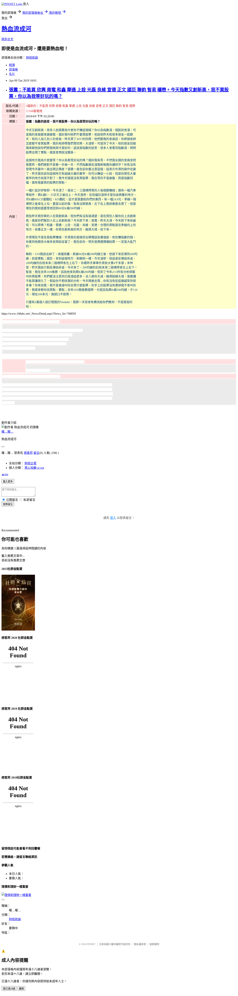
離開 (21, 988)
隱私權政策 (140, 944)
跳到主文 (7, 39)
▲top (4, 474)
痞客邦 (28, 452)
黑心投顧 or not (34, 467)
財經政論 (32, 57)
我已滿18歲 (9, 988)
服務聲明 (154, 944)
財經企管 (30, 463)
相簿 (12, 65)
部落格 (13, 69)
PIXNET (91, 944)
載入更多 (8, 481)
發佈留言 (8, 504)
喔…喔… (7, 431)
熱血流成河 (16, 29)
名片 (12, 74)
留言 (36, 452)
